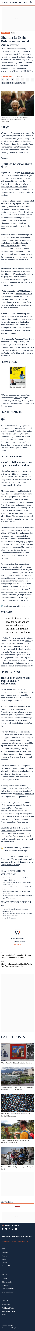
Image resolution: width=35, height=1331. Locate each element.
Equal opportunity (7, 1289)
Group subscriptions (8, 1311)
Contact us (5, 1285)
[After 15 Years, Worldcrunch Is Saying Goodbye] (17, 1052)
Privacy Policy (15, 1328)
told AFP (28, 641)
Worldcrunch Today (8, 1308)
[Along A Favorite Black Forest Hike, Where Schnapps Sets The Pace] (17, 1129)
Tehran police (25, 766)
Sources (4, 1256)
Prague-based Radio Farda (11, 822)
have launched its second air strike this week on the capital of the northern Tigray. (17, 209)
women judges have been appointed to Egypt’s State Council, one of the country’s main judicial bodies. (16, 428)
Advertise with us (7, 1292)
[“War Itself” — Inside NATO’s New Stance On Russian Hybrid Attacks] (17, 1103)
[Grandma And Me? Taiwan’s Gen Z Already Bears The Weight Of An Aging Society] (17, 1076)
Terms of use (5, 1328)
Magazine (5, 1253)
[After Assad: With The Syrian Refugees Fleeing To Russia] (17, 1156)
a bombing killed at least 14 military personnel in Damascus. (14, 187)
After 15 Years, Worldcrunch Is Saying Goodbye (16, 1063)
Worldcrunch (8, 76)
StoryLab (4, 1263)
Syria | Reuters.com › (9, 918)
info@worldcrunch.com (10, 865)
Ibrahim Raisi (14, 780)
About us (4, 1279)
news (12, 32)
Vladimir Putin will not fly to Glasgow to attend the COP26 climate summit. (16, 296)
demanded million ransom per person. (15, 280)
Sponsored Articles (8, 1266)
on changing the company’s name (21, 347)
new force (15, 751)
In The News (5, 32)
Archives (4, 1259)
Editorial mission (7, 1282)
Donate (4, 1315)
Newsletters (6, 1305)
